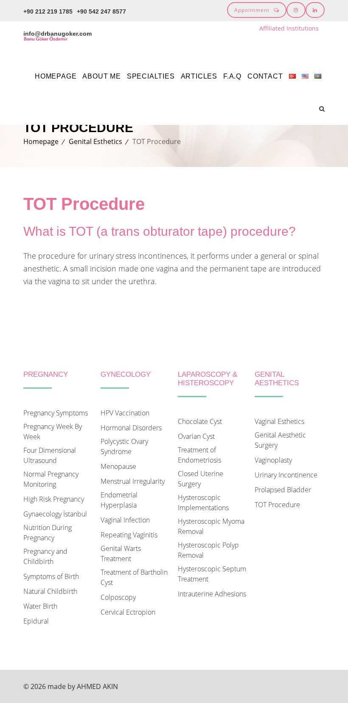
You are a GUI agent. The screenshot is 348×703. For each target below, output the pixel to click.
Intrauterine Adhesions (212, 594)
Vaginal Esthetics (279, 421)
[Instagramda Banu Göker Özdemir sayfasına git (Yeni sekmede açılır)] (296, 10)
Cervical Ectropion (128, 612)
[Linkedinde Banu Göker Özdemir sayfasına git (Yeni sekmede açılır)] (315, 10)
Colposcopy (118, 597)
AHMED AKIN (97, 686)
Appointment (251, 10)
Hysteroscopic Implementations (203, 502)
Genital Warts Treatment (121, 553)
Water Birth (40, 606)
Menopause (118, 466)
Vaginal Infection (125, 520)
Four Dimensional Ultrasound (49, 455)
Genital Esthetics (95, 141)
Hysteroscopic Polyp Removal (208, 550)
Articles (199, 76)
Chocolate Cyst (200, 421)
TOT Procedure (277, 504)
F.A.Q (232, 76)
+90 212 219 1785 (48, 11)
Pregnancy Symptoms (55, 413)
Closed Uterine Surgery (200, 478)
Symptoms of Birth (51, 576)
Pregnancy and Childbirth (45, 556)
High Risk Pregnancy (53, 499)
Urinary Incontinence (286, 475)
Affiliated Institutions (289, 28)
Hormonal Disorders (131, 427)
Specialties (151, 76)
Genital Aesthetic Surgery (280, 440)
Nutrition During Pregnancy (47, 532)
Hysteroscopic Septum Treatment (212, 574)
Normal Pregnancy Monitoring (51, 479)
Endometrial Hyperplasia (119, 500)
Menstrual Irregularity (133, 481)
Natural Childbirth (50, 591)
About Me (101, 76)
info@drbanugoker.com (57, 33)
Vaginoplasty (273, 460)
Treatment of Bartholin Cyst (134, 577)
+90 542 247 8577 (101, 11)
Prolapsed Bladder (283, 489)
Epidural (36, 621)
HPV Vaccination (125, 413)
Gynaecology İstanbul (55, 514)
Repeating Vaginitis (129, 534)
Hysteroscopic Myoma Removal (211, 526)
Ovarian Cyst (196, 436)
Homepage (55, 76)
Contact (265, 76)
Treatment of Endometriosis (199, 455)
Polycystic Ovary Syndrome (124, 446)
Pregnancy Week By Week (52, 431)
